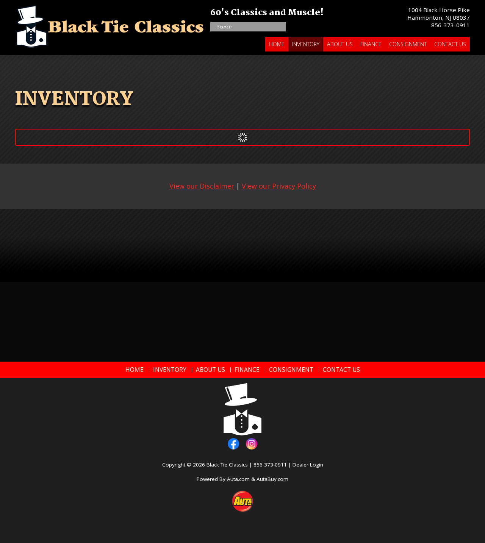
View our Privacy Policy (279, 185)
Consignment (408, 44)
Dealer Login (308, 464)
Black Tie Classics (227, 464)
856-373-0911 (450, 25)
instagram (251, 443)
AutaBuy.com (272, 479)
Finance (371, 44)
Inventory (305, 44)
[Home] (110, 24)
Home (277, 44)
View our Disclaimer (201, 185)
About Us (340, 44)
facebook (233, 443)
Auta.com (238, 479)
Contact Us (450, 44)
